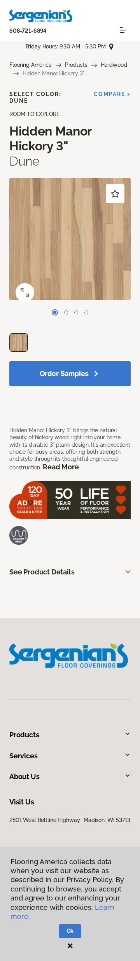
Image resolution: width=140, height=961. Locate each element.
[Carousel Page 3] (76, 312)
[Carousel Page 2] (66, 312)
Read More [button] (61, 467)
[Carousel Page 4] (86, 312)
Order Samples (64, 373)
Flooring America (30, 65)
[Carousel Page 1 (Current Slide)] (55, 312)
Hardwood (114, 65)
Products (76, 65)
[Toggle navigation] (123, 30)
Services (23, 756)
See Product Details (42, 572)
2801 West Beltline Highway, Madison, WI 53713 (69, 820)
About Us (24, 776)
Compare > (112, 94)
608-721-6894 (27, 31)
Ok (70, 931)
